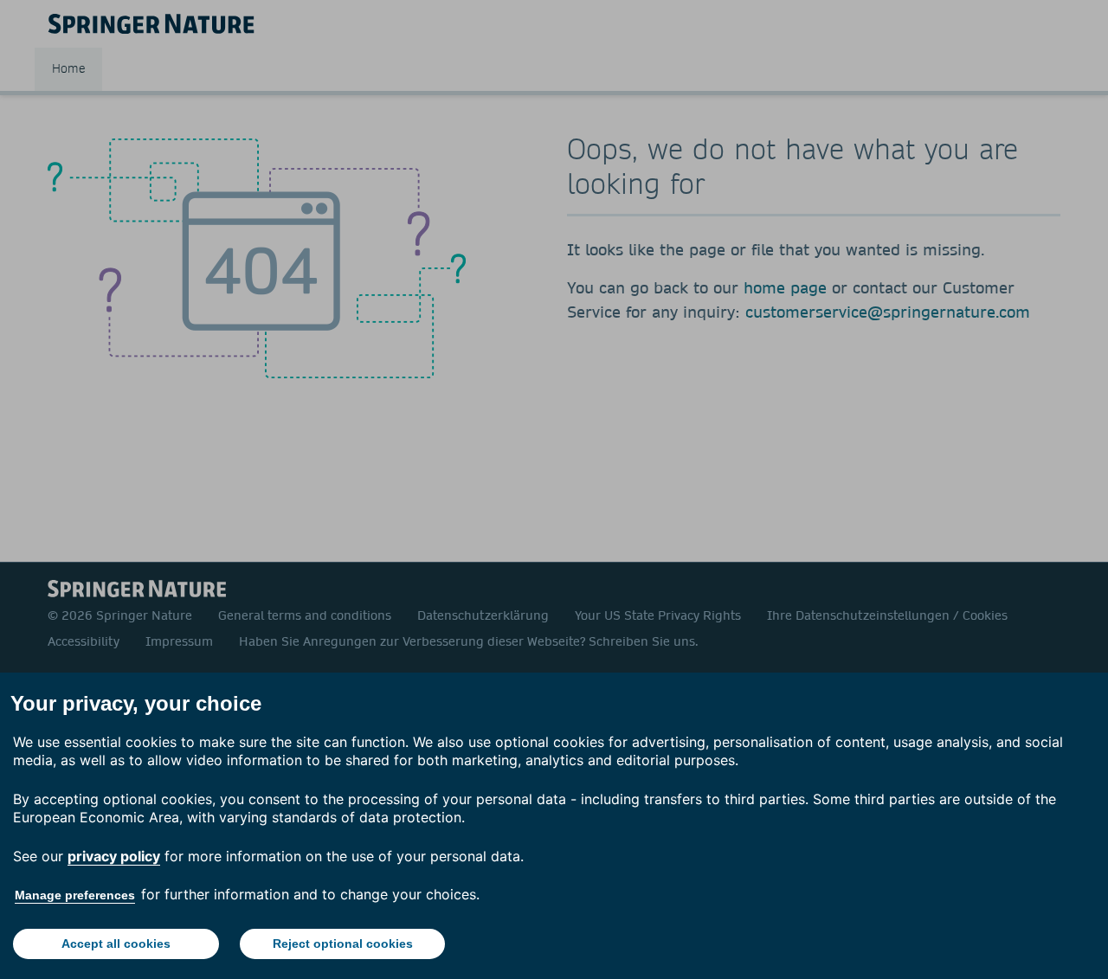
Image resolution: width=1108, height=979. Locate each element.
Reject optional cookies (343, 943)
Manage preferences (75, 895)
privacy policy (114, 856)
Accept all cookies (116, 943)
